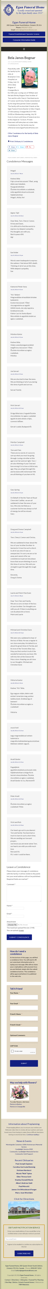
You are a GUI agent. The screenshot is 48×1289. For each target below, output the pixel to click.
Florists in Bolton (16, 1104)
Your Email (14, 1003)
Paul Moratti (24, 1186)
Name (10, 905)
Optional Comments (17, 1035)
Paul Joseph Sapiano (24, 1164)
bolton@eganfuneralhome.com (26, 30)
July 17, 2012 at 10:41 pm (17, 632)
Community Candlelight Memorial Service (24, 1152)
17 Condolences (13, 63)
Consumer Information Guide (24, 40)
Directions (15, 1280)
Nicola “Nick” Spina (24, 1173)
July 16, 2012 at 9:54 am (16, 374)
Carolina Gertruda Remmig (24, 1167)
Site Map (8, 1282)
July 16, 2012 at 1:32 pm (16, 445)
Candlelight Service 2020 (24, 1149)
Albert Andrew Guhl (24, 1183)
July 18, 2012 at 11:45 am (17, 762)
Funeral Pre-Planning (36, 1280)
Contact (7, 1280)
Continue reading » (33, 1134)
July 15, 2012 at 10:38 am (17, 215)
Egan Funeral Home (27, 1275)
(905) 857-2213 (26, 27)
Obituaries (20, 157)
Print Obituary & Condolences (21, 141)
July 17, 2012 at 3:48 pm (16, 595)
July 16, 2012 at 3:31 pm (16, 492)
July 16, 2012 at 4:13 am (16, 289)
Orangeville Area (31, 157)
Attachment (11, 922)
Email (9, 914)
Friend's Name (16, 1014)
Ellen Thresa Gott (24, 1177)
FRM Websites (24, 1284)
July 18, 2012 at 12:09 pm (17, 799)
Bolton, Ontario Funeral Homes (23, 1282)
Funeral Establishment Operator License (24, 34)
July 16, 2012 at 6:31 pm (16, 532)
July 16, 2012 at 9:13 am (16, 337)
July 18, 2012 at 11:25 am (17, 730)
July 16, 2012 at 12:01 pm (17, 408)
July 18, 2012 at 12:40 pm (17, 825)
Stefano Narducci (24, 1170)
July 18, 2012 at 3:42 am (16, 683)
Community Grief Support (24, 1154)
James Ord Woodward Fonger (24, 1189)
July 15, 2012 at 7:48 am (16, 173)
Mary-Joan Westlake (24, 1193)
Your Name (15, 993)
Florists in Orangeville (17, 1107)
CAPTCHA (14, 1046)
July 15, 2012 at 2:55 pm (16, 255)
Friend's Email (16, 1025)
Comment (11, 884)
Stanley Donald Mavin (24, 1180)
